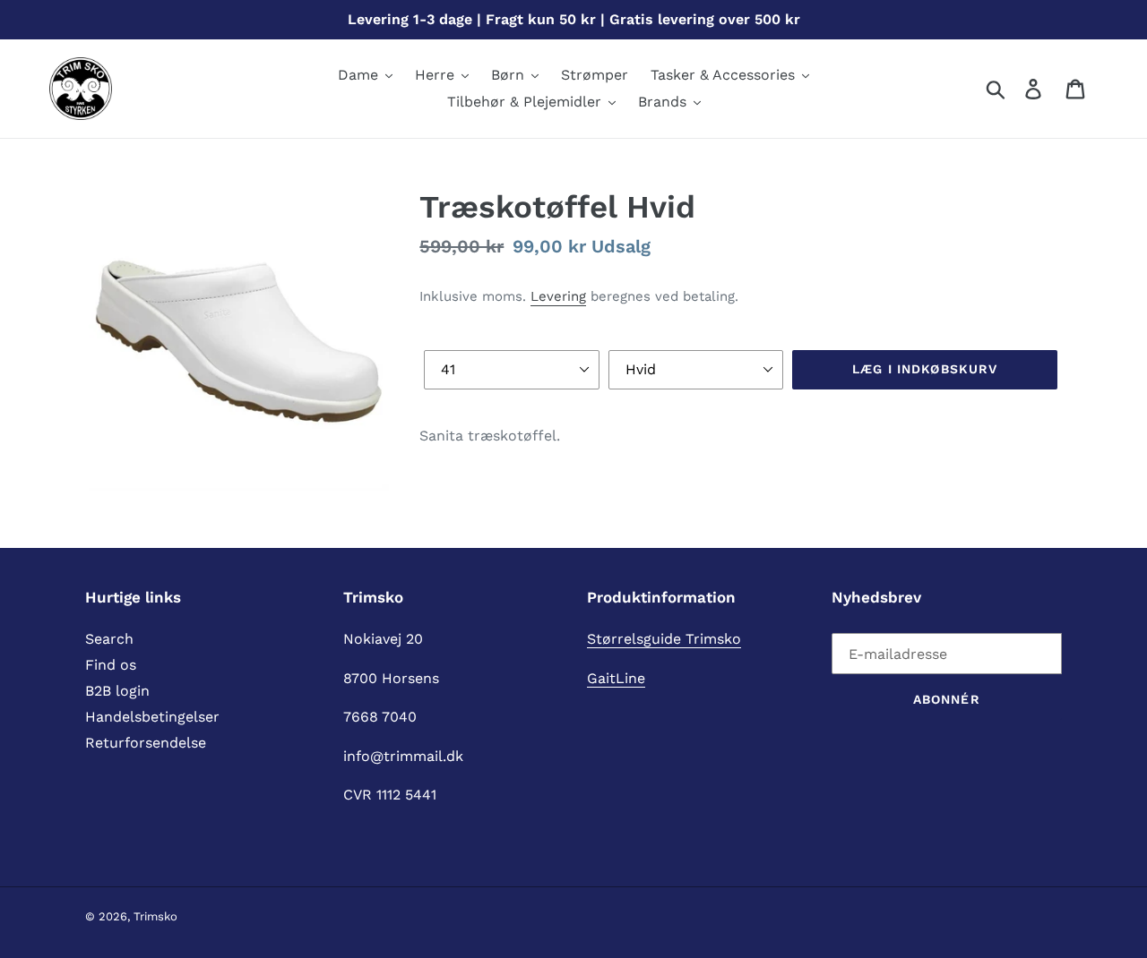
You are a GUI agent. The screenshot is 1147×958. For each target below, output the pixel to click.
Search (109, 638)
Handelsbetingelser (152, 716)
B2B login (117, 690)
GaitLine (616, 678)
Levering (558, 296)
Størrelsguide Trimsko (664, 638)
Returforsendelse (145, 742)
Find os (110, 664)
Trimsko (155, 916)
